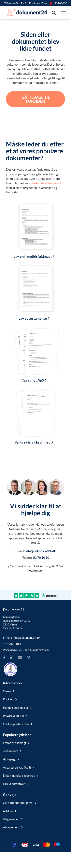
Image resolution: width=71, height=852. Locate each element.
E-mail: (21, 637)
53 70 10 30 (41, 557)
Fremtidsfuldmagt (14, 743)
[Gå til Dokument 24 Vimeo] (28, 657)
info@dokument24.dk (40, 551)
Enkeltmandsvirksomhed (19, 775)
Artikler (8, 811)
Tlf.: (12, 644)
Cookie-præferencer (16, 724)
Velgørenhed (11, 819)
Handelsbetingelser (15, 707)
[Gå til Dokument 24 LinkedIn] (11, 657)
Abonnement (11, 827)
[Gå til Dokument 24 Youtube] (20, 657)
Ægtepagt (9, 759)
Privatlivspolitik (13, 715)
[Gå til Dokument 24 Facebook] (4, 657)
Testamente (10, 751)
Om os (7, 691)
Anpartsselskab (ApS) (17, 767)
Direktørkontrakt (14, 784)
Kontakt (8, 699)
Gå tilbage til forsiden (35, 99)
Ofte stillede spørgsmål (18, 802)
